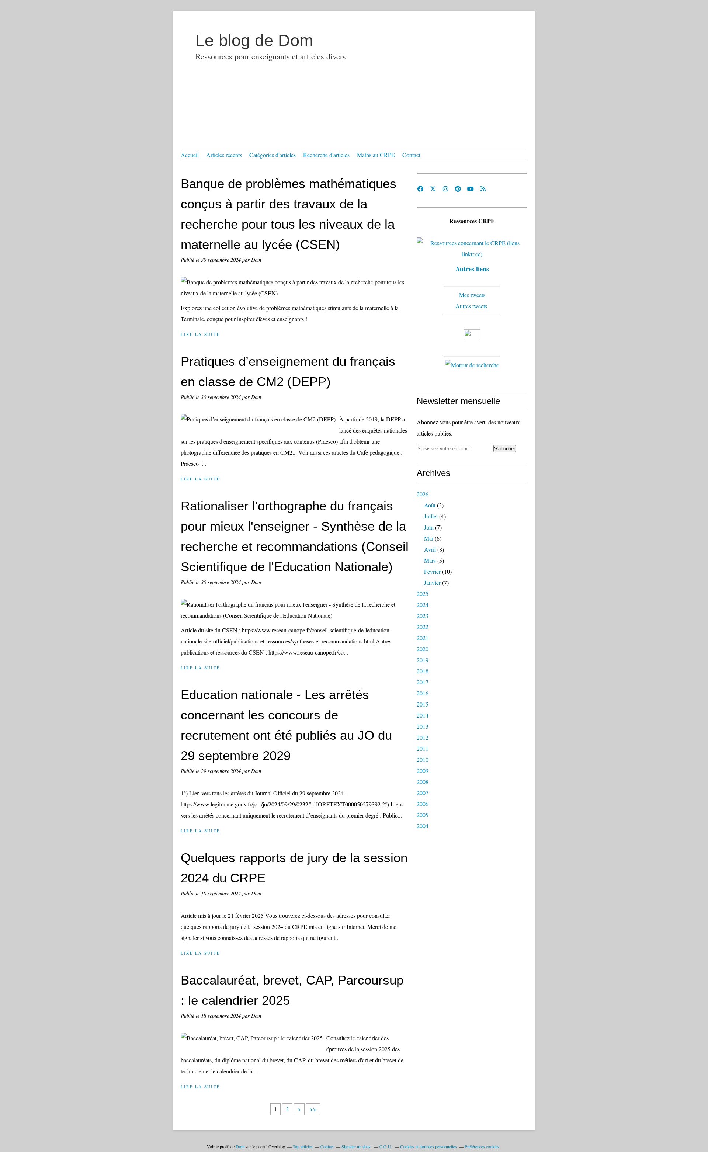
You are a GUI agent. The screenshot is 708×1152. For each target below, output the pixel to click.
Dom (240, 1146)
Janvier (432, 582)
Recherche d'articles (326, 155)
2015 (422, 704)
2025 (422, 593)
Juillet (431, 516)
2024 (422, 604)
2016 (422, 693)
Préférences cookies (482, 1146)
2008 (422, 781)
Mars (430, 560)
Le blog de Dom (254, 40)
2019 (422, 660)
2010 (422, 759)
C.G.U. (385, 1146)
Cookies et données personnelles (428, 1146)
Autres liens (472, 269)
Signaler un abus (356, 1146)
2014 (422, 715)
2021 (422, 638)
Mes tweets (472, 295)
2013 (422, 726)
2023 (422, 616)
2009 (422, 770)
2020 (422, 649)
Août (429, 505)
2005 (422, 815)
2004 (422, 826)
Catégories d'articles (272, 155)
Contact (411, 155)
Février (432, 571)
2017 (422, 682)
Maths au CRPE (376, 155)
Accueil (190, 155)
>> (313, 1109)
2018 (422, 671)
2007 (422, 793)
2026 (422, 494)
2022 (422, 627)
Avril (430, 549)
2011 (422, 748)
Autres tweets (472, 306)
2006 (422, 804)
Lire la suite (200, 334)
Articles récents (224, 155)
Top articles (303, 1146)
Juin (429, 527)
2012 (422, 737)
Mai (428, 538)
